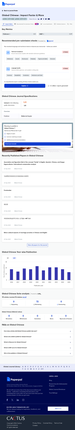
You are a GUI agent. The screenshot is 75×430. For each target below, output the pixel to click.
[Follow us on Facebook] (7, 400)
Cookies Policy (47, 423)
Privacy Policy (37, 423)
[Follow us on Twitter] (12, 400)
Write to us (58, 408)
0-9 (42, 369)
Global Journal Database (57, 389)
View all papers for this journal (37, 245)
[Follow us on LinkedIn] (18, 400)
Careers (35, 425)
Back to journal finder (11, 10)
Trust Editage (53, 393)
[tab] (37, 331)
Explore (24, 86)
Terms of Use (58, 423)
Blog (50, 380)
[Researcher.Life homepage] (28, 379)
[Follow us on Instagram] (23, 400)
